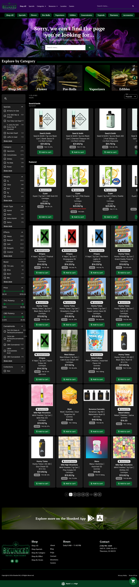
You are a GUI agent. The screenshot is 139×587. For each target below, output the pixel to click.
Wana (96, 461)
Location (63, 6)
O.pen (45, 193)
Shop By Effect (37, 556)
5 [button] (87, 494)
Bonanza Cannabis (97, 409)
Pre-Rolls (69, 89)
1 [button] (70, 494)
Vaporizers (97, 89)
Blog (52, 549)
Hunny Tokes (124, 254)
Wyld (69, 409)
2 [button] (74, 494)
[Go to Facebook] (12, 561)
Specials (31, 6)
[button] (5, 98)
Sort (127, 94)
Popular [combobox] (129, 96)
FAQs (52, 552)
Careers (71, 6)
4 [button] (83, 494)
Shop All (23, 6)
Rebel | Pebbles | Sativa (124, 415)
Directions (54, 559)
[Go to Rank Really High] (69, 583)
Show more (8, 141)
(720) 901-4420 (106, 546)
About (52, 545)
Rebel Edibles (96, 358)
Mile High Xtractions (42, 413)
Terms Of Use (133, 575)
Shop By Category (38, 553)
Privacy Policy (122, 575)
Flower (42, 89)
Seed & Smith (45, 133)
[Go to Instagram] (16, 561)
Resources (52, 6)
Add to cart (46, 152)
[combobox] (113, 6)
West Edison (69, 354)
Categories (40, 6)
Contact (53, 556)
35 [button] (95, 494)
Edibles (124, 89)
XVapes (42, 254)
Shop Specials (37, 549)
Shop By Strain (37, 560)
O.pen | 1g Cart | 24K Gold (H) (45, 196)
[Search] (133, 6)
